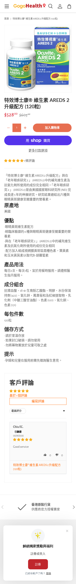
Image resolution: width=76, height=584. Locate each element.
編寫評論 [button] (38, 401)
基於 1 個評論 (18, 395)
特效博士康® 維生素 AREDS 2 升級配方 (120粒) (35, 19)
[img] (38, 439)
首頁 (6, 19)
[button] (14, 160)
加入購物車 (52, 127)
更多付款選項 (38, 150)
